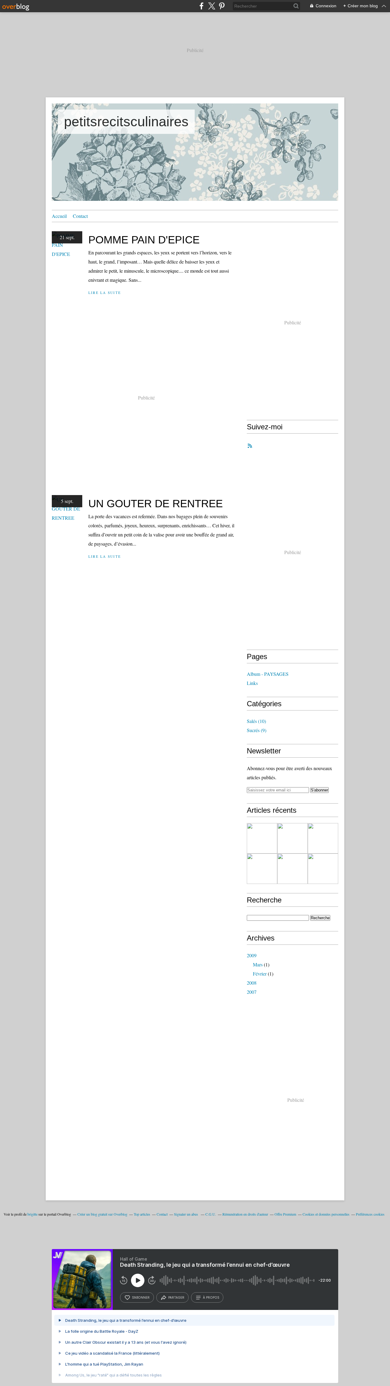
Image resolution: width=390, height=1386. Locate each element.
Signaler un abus (186, 1214)
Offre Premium (285, 1214)
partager (176, 1297)
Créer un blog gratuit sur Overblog (102, 1214)
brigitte (32, 1214)
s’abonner (141, 1297)
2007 (252, 992)
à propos (211, 1297)
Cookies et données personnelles (326, 1214)
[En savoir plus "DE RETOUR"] (292, 838)
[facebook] (201, 5)
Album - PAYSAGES (268, 674)
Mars (258, 964)
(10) (256, 721)
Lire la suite (104, 292)
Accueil (59, 216)
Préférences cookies (370, 1214)
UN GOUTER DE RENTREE (155, 503)
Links (252, 683)
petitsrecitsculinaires (126, 121)
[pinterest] (221, 5)
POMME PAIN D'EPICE (144, 240)
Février (260, 973)
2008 (252, 982)
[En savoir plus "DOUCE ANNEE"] (323, 838)
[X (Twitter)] (211, 5)
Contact (80, 216)
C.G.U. (210, 1214)
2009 (252, 955)
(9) (256, 730)
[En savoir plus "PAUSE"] (323, 869)
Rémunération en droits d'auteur (245, 1214)
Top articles (142, 1214)
